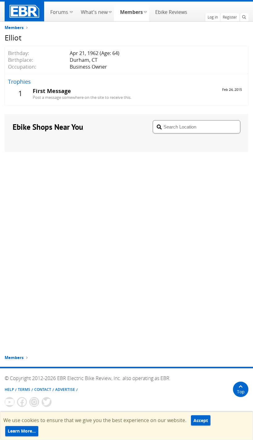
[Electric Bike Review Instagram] (34, 402)
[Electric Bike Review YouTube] (10, 402)
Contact (42, 389)
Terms (24, 389)
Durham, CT (83, 60)
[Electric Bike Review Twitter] (47, 402)
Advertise (65, 389)
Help (9, 389)
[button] (71, 11)
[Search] (244, 17)
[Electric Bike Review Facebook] (22, 402)
